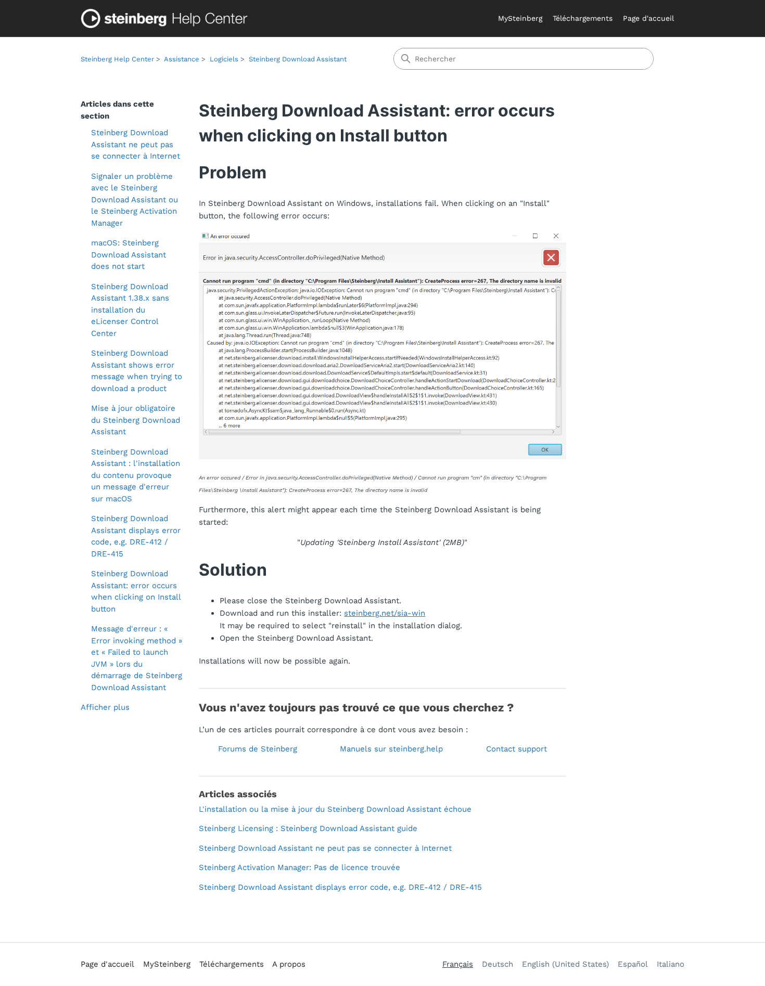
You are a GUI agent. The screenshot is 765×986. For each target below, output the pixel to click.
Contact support (516, 749)
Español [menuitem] (633, 964)
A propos (288, 964)
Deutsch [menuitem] (497, 964)
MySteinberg (520, 18)
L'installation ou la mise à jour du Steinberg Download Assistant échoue (335, 809)
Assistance (181, 59)
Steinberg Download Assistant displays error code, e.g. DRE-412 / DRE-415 (136, 536)
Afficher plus (105, 707)
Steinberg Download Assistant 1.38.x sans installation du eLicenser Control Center (130, 310)
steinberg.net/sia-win (384, 613)
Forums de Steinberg (257, 749)
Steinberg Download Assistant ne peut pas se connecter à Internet (135, 144)
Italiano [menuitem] (670, 964)
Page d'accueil (648, 18)
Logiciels (224, 59)
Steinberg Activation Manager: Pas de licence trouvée (299, 867)
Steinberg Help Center (117, 59)
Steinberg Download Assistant (298, 59)
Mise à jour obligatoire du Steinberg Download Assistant (135, 420)
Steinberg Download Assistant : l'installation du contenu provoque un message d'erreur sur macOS (135, 475)
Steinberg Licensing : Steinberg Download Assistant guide (308, 828)
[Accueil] (166, 18)
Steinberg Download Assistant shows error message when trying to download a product (136, 370)
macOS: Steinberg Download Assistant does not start (128, 254)
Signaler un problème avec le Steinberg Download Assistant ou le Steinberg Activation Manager (134, 200)
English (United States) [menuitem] (565, 964)
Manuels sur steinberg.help (391, 749)
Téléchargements (583, 18)
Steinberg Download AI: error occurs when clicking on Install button (136, 591)
